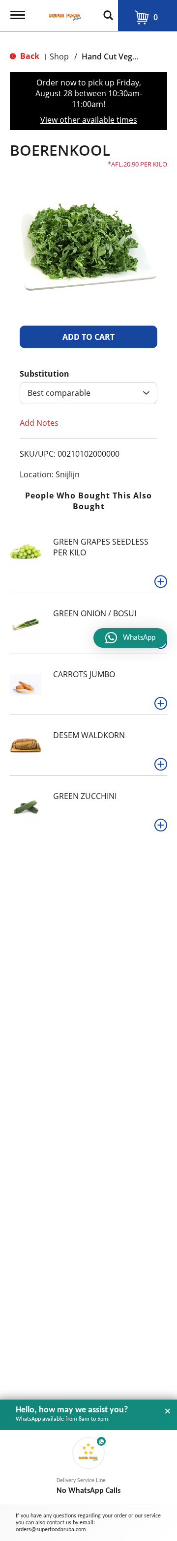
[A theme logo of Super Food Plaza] (62, 12)
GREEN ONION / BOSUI (94, 613)
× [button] (167, 1411)
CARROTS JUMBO (84, 674)
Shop (59, 56)
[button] (88, 337)
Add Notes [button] (39, 422)
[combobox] (88, 393)
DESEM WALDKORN (89, 735)
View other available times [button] (88, 119)
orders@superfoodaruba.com (51, 1530)
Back (28, 56)
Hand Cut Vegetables (120, 56)
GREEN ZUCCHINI (85, 796)
